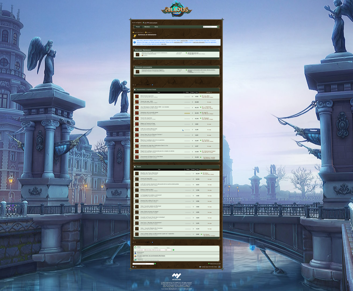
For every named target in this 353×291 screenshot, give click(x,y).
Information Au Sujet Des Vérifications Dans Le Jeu (154, 145)
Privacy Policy (171, 286)
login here (163, 44)
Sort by (138, 247)
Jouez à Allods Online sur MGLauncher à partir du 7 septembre (157, 233)
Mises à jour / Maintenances (143, 50)
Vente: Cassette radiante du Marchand (151, 206)
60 (150, 84)
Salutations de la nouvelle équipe (149, 112)
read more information (199, 42)
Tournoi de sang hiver (146, 118)
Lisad (143, 113)
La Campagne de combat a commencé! (151, 195)
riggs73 (206, 112)
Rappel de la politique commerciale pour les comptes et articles (157, 151)
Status (168, 247)
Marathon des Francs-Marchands (149, 173)
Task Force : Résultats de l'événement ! (151, 222)
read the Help (184, 40)
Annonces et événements (147, 35)
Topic (159, 92)
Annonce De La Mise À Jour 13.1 (149, 200)
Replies (192, 92)
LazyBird (144, 102)
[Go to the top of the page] (219, 267)
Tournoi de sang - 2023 (147, 101)
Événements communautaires (143, 67)
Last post (208, 92)
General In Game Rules (183, 286)
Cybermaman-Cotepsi (209, 151)
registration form (178, 42)
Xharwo (207, 234)
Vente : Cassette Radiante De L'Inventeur (152, 228)
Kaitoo (206, 173)
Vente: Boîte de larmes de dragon (149, 211)
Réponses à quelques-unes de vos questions (152, 140)
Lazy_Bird (191, 53)
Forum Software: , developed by (176, 288)
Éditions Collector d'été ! (147, 189)
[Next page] (152, 85)
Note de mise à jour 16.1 (193, 52)
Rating (187, 92)
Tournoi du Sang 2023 (146, 178)
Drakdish (144, 174)
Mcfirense (191, 72)
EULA (164, 286)
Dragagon (206, 118)
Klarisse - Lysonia (210, 157)
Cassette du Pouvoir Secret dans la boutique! (153, 217)
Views (196, 92)
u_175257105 (207, 107)
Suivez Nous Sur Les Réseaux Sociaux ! (151, 134)
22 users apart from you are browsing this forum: (151, 255)
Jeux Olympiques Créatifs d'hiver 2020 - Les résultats (155, 107)
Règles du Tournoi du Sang (148, 123)
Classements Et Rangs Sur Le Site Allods (152, 156)
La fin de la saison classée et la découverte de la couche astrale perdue (160, 184)
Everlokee (206, 140)
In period (156, 247)
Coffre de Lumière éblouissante (149, 129)
